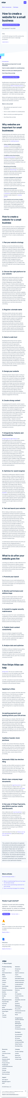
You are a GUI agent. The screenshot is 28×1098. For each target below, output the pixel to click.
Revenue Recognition (7, 1009)
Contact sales (14, 914)
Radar (3, 1007)
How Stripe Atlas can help (8, 73)
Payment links (5, 1001)
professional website (10, 157)
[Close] (25, 1091)
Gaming (17, 997)
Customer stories (6, 1053)
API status (17, 1038)
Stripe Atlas (5, 671)
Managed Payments (7, 999)
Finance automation (19, 980)
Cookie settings (6, 1072)
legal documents (16, 785)
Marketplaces (18, 986)
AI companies (18, 994)
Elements (4, 988)
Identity (4, 992)
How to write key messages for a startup (14, 888)
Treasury (4, 1017)
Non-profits (18, 1008)
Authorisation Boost (7, 972)
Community (5, 1057)
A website (6, 146)
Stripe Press (18, 1057)
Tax (3, 1013)
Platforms (17, 990)
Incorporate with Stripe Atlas (10, 24)
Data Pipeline (5, 986)
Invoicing (4, 994)
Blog (3, 1055)
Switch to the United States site (10, 1094)
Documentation (18, 1034)
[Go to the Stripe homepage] (3, 961)
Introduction (5, 61)
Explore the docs (6, 948)
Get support (5, 1079)
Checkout (4, 978)
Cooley (23, 788)
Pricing (3, 969)
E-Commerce (18, 976)
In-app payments (19, 984)
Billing (3, 974)
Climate (4, 980)
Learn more (5, 42)
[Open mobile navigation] (25, 2)
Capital (3, 976)
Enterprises (18, 969)
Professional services (20, 1010)
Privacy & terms (6, 1062)
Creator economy (19, 996)
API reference (18, 1036)
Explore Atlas (5, 932)
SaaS (16, 992)
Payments (4, 1003)
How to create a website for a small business (13, 68)
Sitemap (4, 1070)
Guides (4, 1051)
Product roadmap (19, 1051)
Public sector (18, 1012)
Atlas (3, 970)
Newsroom (17, 1055)
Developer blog (18, 1046)
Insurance (17, 1003)
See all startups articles (8, 876)
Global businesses (19, 982)
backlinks (4, 492)
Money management (20, 988)
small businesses (14, 141)
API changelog (18, 1040)
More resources (6, 7)
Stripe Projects (18, 1044)
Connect (4, 982)
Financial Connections (7, 990)
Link (3, 997)
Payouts (4, 1005)
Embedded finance (19, 978)
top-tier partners (17, 812)
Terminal (4, 1015)
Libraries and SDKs (19, 1042)
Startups (15, 7)
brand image (13, 169)
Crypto (3, 984)
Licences (4, 1068)
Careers (17, 1053)
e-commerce (7, 193)
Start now (5, 914)
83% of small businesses (17, 85)
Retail (16, 1014)
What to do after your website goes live (12, 70)
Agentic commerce (19, 972)
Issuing (3, 996)
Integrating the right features (9, 438)
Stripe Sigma (5, 1011)
